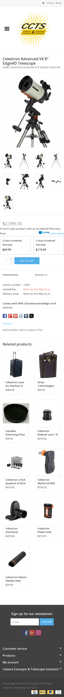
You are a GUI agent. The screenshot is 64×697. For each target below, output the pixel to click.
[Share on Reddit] (21, 316)
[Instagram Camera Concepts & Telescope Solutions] (38, 633)
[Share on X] (31, 316)
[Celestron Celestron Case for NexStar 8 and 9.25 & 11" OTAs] (16, 364)
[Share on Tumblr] (26, 316)
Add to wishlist (10, 329)
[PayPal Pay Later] (50, 692)
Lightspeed (32, 687)
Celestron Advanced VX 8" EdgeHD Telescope (35, 67)
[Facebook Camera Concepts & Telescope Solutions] (25, 633)
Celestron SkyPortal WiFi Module (46, 481)
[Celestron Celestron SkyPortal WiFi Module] (48, 462)
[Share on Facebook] (5, 316)
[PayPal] (42, 692)
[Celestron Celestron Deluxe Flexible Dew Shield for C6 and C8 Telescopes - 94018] (16, 559)
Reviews (41, 274)
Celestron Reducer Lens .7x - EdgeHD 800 (48, 432)
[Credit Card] (34, 692)
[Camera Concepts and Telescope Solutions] (39, 29)
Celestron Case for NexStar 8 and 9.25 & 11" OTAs (15, 384)
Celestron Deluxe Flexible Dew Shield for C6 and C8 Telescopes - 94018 (16, 579)
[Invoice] (57, 692)
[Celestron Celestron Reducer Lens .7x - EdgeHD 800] (48, 413)
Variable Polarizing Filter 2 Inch (15, 432)
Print (40, 329)
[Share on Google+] (10, 316)
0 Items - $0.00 (53, 3)
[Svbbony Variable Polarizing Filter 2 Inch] (16, 413)
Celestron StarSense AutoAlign (12, 530)
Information (10, 274)
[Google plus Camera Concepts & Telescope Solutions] (32, 633)
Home (6, 67)
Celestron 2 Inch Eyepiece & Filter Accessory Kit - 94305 (16, 481)
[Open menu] (7, 28)
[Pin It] (15, 316)
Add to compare (27, 329)
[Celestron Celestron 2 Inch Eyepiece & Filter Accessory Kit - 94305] (16, 462)
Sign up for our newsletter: (32, 614)
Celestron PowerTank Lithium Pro (45, 530)
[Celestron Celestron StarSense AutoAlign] (16, 511)
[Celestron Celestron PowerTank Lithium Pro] (48, 511)
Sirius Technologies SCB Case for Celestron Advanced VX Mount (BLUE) (46, 384)
